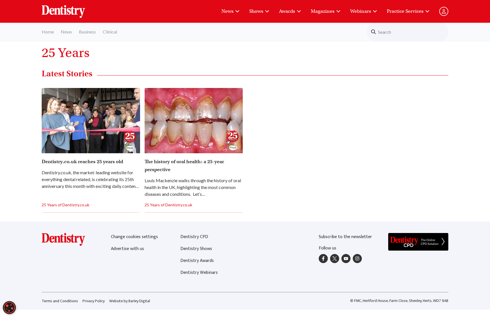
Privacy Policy (94, 301)
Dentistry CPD (194, 237)
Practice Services (405, 11)
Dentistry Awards (197, 260)
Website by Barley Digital (129, 301)
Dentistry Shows (196, 249)
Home (48, 31)
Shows (256, 11)
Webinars (360, 11)
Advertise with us (127, 249)
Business (87, 31)
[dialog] (9, 307)
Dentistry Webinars (199, 272)
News (227, 11)
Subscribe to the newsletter (345, 237)
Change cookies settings (134, 237)
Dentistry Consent (70, 8)
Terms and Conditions (60, 301)
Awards (287, 11)
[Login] (443, 11)
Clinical (110, 31)
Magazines (322, 11)
